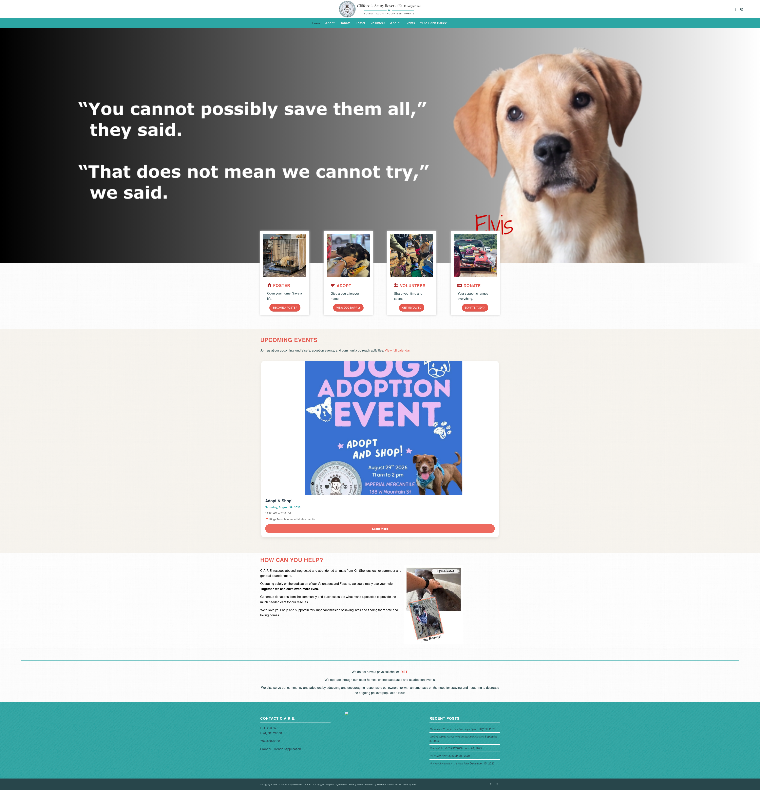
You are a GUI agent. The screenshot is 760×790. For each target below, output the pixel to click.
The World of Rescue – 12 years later (449, 763)
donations (282, 596)
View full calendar (397, 350)
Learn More (380, 528)
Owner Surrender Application (280, 749)
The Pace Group (385, 784)
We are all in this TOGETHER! (446, 748)
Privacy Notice (356, 784)
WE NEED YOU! (438, 756)
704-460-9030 (270, 741)
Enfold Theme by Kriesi (406, 784)
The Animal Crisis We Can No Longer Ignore (453, 729)
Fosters (345, 583)
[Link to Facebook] (736, 9)
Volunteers (325, 583)
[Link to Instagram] (742, 9)
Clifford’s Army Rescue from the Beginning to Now (456, 736)
